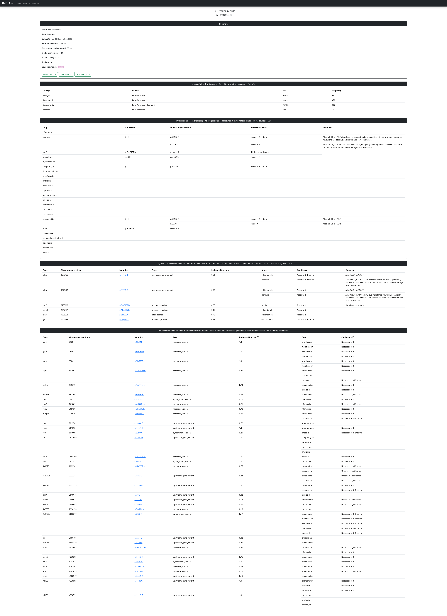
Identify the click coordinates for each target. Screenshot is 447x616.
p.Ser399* (123, 314)
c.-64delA (138, 542)
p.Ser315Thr (124, 305)
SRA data (35, 3)
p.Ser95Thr (139, 351)
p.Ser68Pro (139, 394)
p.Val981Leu (139, 566)
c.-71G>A (138, 499)
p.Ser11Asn (139, 509)
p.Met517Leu (140, 547)
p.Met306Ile (124, 310)
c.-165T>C (138, 428)
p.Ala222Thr (139, 466)
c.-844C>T (138, 576)
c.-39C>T (138, 495)
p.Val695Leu (139, 404)
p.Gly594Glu (139, 409)
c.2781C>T (138, 561)
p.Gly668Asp (139, 361)
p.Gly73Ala (124, 319)
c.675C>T (138, 514)
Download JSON (83, 74)
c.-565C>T (138, 557)
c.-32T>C (138, 538)
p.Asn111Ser (139, 385)
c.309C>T (138, 399)
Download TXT (66, 74)
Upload (26, 3)
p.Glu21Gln (139, 342)
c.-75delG (138, 581)
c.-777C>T (123, 290)
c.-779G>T (123, 275)
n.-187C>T (138, 437)
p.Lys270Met (140, 370)
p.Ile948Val (139, 413)
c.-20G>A (138, 504)
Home (18, 3)
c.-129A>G (138, 485)
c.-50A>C (138, 475)
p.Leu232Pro (140, 456)
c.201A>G (138, 432)
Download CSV (49, 74)
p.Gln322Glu (139, 571)
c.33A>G (138, 461)
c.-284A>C (138, 423)
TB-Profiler (7, 3)
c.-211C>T (138, 595)
